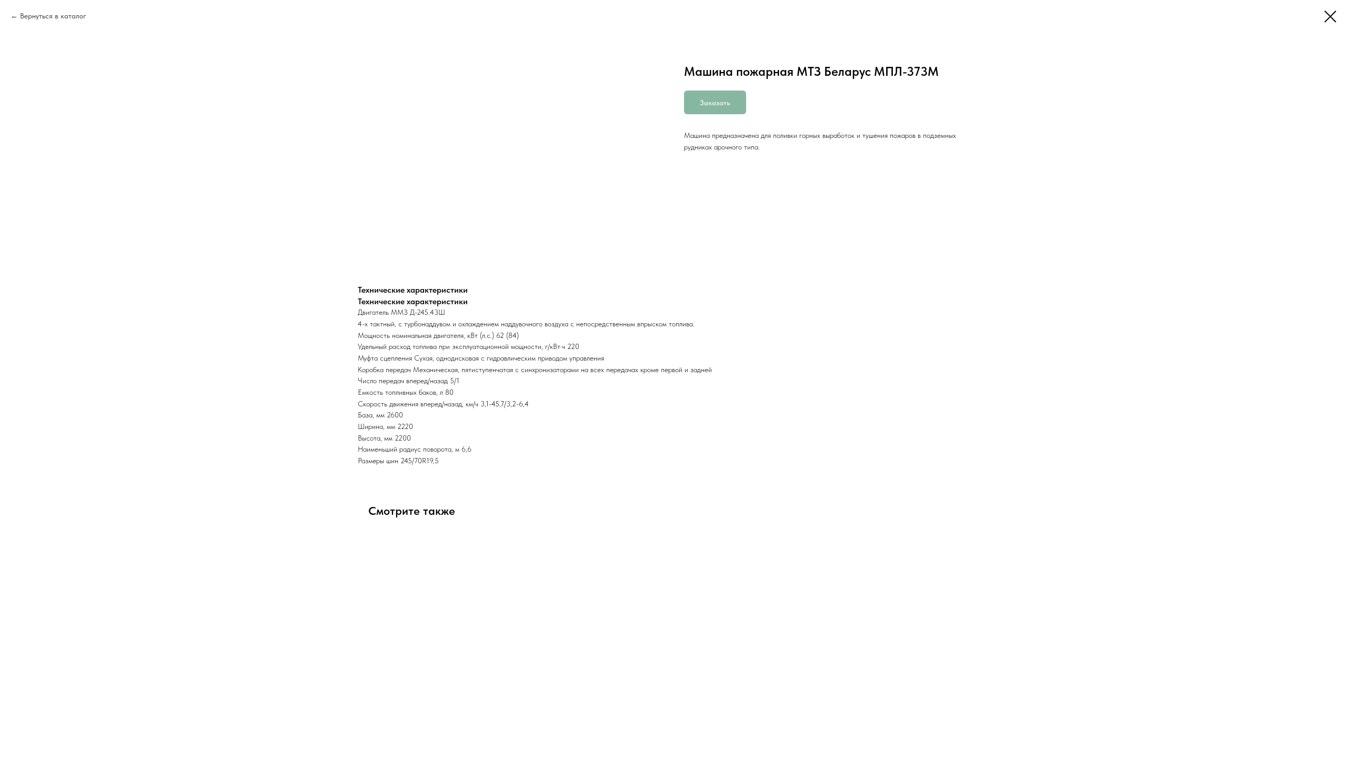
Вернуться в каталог (53, 16)
